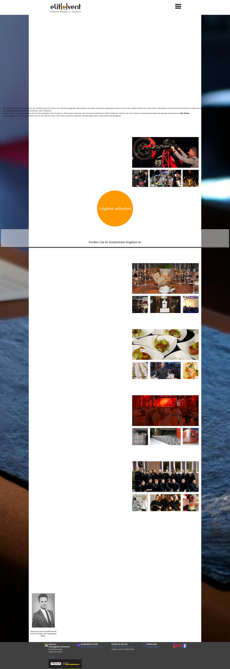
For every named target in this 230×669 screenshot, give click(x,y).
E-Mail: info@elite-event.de (92, 647)
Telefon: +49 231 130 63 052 (122, 647)
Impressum (52, 657)
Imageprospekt (152, 647)
